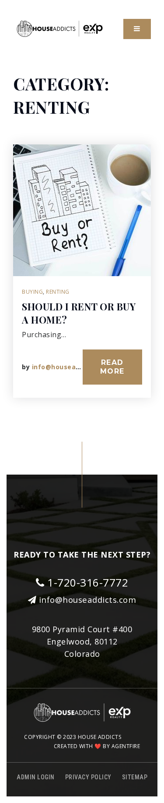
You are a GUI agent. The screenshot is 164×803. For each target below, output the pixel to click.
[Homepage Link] (59, 28)
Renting (58, 291)
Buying (32, 291)
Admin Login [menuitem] (36, 777)
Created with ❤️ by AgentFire (97, 746)
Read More (112, 366)
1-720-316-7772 (86, 582)
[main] (82, 246)
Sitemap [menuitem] (135, 777)
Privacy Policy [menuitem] (88, 777)
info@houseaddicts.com (72, 367)
